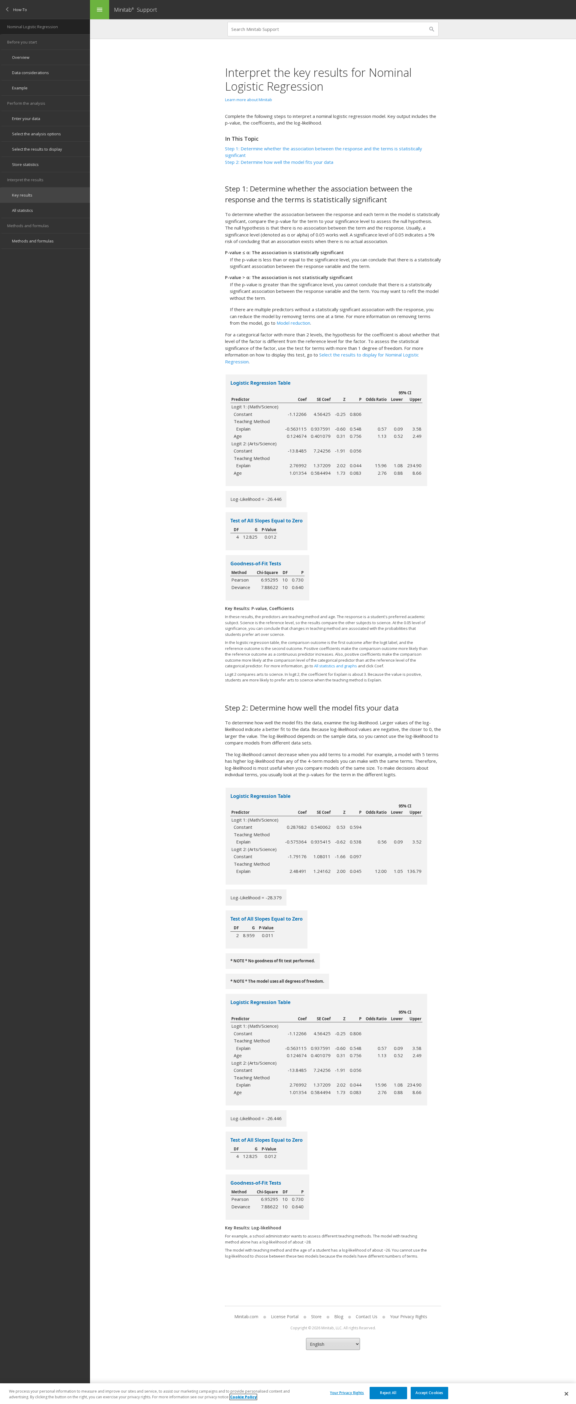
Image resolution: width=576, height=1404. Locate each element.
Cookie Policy (243, 1396)
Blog (338, 1316)
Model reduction (293, 323)
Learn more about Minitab (248, 99)
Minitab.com (246, 1316)
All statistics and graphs (335, 666)
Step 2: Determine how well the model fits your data (279, 162)
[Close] (566, 1393)
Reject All (388, 1392)
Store (316, 1316)
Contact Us (366, 1316)
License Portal (284, 1316)
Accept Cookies (429, 1392)
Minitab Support (135, 9)
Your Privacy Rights (347, 1392)
